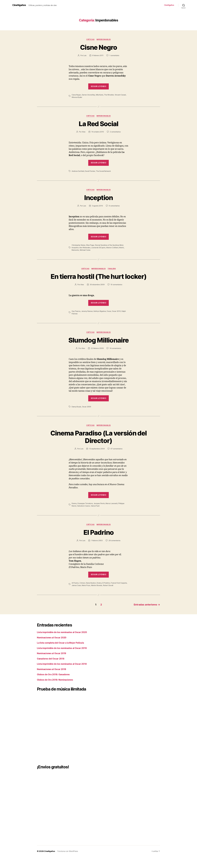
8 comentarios (114, 206)
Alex (83, 132)
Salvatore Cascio (83, 506)
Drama (74, 503)
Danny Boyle (76, 407)
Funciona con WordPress (67, 851)
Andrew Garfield (78, 171)
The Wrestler (109, 95)
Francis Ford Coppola (119, 583)
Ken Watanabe (85, 248)
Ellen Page (90, 245)
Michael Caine (85, 250)
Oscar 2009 (86, 407)
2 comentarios (115, 132)
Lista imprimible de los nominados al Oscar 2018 (62, 664)
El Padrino (98, 532)
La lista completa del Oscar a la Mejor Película (60, 643)
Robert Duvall (108, 585)
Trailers (112, 269)
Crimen (82, 583)
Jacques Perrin (99, 503)
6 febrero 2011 (97, 55)
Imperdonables (104, 39)
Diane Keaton (91, 583)
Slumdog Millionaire (98, 340)
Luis (84, 55)
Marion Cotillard (112, 248)
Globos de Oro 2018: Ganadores (53, 674)
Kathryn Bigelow (100, 311)
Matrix (121, 248)
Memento (75, 250)
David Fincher (90, 171)
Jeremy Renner (87, 311)
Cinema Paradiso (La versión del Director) (98, 436)
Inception (98, 198)
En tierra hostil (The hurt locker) (99, 276)
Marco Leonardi (111, 503)
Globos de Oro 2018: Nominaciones (55, 680)
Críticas (90, 39)
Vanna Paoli (95, 506)
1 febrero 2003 (97, 540)
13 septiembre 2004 (97, 449)
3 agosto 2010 (97, 206)
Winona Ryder (77, 97)
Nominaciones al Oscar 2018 (51, 669)
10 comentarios (116, 285)
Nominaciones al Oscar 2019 (51, 653)
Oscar (109, 311)
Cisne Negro (98, 47)
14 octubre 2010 (97, 132)
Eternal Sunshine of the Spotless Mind (109, 245)
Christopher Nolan (78, 245)
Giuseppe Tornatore (85, 503)
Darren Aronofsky (88, 95)
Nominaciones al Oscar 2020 (51, 637)
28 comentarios (114, 540)
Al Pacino (75, 583)
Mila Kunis (99, 95)
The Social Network (103, 171)
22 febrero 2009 (97, 348)
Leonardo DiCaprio (98, 248)
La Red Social (98, 124)
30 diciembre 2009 (97, 285)
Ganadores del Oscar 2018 (50, 658)
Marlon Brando (96, 585)
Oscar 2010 (116, 311)
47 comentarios (116, 449)
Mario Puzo (86, 585)
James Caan (76, 585)
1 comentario (114, 55)
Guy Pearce (76, 311)
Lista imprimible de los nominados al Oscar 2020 (62, 632)
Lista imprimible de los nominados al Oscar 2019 (62, 648)
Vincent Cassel (120, 95)
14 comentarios (115, 348)
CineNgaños (19, 5)
